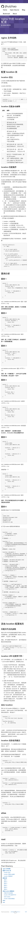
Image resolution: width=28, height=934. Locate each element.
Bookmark (6, 13)
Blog (23, 10)
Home (5, 10)
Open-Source (14, 10)
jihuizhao (10, 6)
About (15, 13)
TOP (26, 911)
